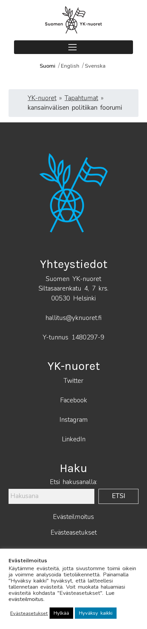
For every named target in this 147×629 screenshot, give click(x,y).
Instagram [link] (73, 419)
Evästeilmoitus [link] (73, 516)
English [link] (70, 66)
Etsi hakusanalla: (73, 482)
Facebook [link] (73, 400)
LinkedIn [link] (73, 439)
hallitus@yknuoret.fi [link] (73, 317)
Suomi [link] (47, 66)
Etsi (118, 496)
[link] (73, 20)
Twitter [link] (73, 380)
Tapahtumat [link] (81, 98)
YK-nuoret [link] (42, 98)
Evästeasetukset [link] (74, 532)
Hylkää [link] (61, 613)
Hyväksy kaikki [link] (95, 613)
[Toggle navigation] (73, 47)
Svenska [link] (95, 66)
